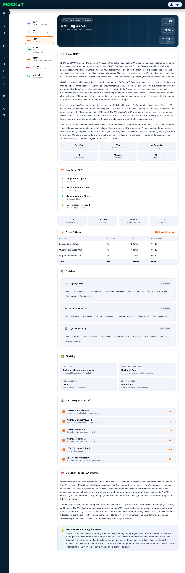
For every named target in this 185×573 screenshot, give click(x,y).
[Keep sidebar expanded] (8, 12)
